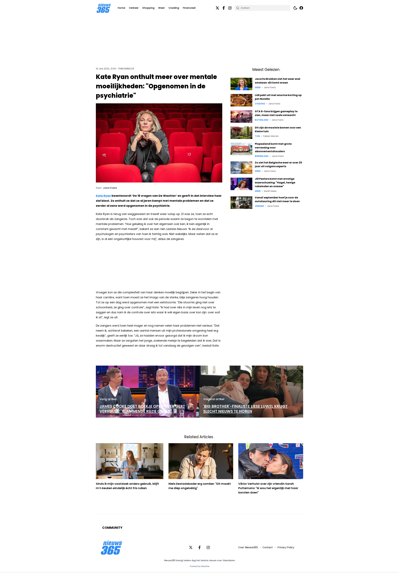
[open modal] (301, 8)
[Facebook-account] (224, 8)
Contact (267, 547)
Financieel (189, 8)
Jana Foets (110, 188)
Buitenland (261, 119)
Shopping (148, 8)
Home (121, 8)
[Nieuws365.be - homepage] (103, 8)
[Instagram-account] (230, 8)
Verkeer (134, 8)
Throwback (126, 68)
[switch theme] (295, 8)
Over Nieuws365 (248, 547)
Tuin (257, 136)
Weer (161, 8)
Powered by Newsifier (199, 566)
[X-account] (217, 8)
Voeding (173, 8)
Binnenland (262, 156)
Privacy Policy (285, 547)
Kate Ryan (103, 196)
